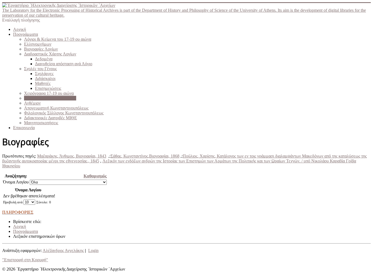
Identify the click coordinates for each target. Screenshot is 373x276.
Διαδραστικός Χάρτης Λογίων (50, 54)
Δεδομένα (43, 59)
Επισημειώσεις (48, 88)
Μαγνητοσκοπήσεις (41, 122)
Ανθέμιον (32, 103)
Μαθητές (43, 83)
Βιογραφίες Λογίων (41, 49)
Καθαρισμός (95, 176)
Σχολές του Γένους (40, 68)
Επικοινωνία (24, 127)
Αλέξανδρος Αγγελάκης (63, 250)
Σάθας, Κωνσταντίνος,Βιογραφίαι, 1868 (145, 156)
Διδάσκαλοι (45, 78)
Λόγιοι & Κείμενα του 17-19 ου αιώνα (57, 39)
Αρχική (19, 29)
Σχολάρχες (44, 73)
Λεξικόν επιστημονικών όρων (50, 98)
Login (93, 250)
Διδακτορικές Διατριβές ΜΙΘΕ (50, 117)
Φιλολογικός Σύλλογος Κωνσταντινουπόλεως (63, 113)
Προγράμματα (25, 34)
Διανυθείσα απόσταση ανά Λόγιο (63, 63)
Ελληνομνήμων (37, 44)
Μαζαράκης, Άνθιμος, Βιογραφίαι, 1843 (71, 156)
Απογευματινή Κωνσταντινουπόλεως (56, 108)
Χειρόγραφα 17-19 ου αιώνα (49, 93)
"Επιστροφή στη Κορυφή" (25, 259)
